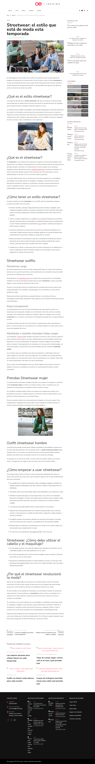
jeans (40, 224)
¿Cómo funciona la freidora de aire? (79, 136)
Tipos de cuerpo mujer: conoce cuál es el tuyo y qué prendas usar (49, 660)
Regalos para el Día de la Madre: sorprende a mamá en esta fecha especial (80, 146)
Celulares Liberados (75, 719)
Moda (23, 10)
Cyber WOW (73, 702)
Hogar (39, 10)
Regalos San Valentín (75, 712)
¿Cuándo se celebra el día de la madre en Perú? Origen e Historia (80, 157)
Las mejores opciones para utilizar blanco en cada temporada (18, 658)
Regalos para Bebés (75, 715)
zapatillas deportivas (38, 169)
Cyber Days (72, 705)
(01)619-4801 (13, 703)
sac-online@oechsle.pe (15, 708)
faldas (20, 337)
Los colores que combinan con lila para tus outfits (77, 39)
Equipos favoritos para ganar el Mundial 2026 (80, 128)
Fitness (31, 10)
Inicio (10, 10)
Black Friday (73, 709)
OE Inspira (20, 761)
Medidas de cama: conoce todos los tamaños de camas (78, 56)
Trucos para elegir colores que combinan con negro (77, 74)
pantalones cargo (24, 278)
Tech (16, 10)
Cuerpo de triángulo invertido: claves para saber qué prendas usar (49, 681)
